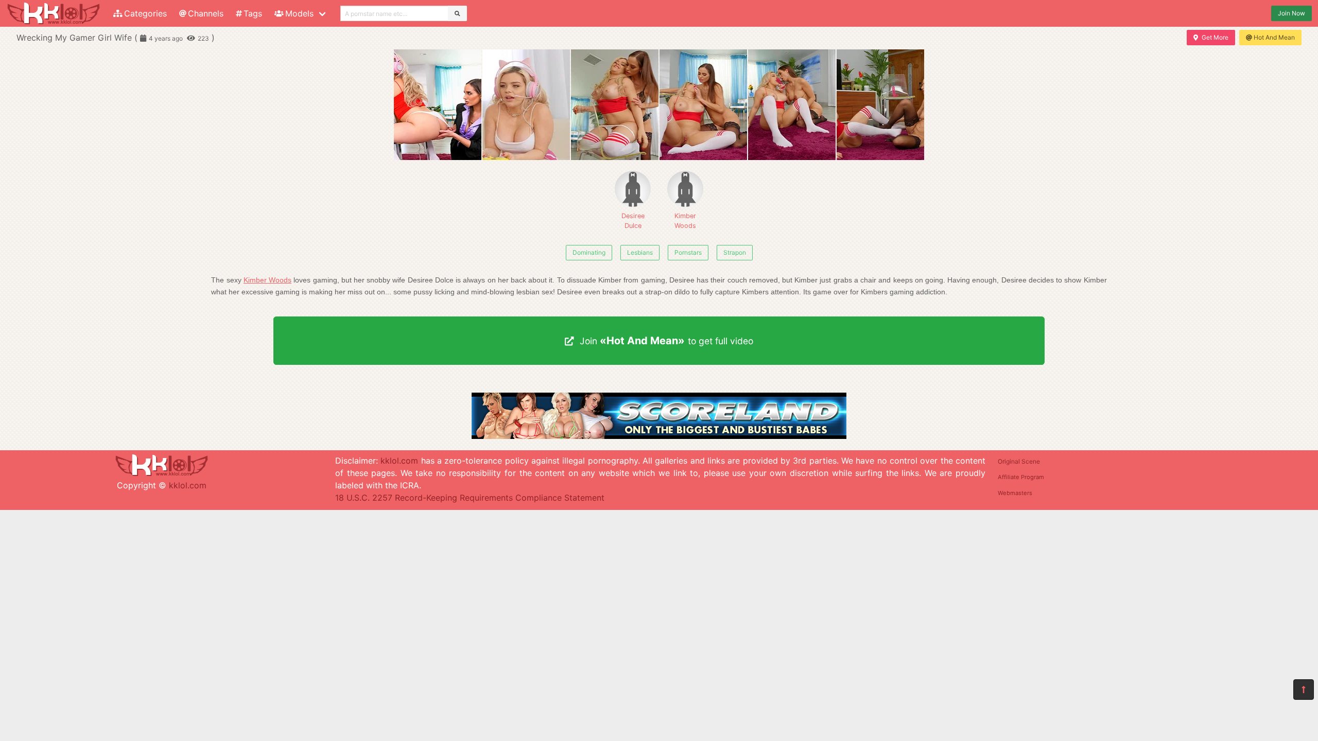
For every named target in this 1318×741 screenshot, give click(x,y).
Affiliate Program (1021, 477)
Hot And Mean (1274, 37)
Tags (253, 13)
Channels (205, 13)
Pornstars (688, 252)
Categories (145, 13)
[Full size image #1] (526, 104)
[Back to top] (1303, 689)
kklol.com (187, 485)
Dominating (589, 252)
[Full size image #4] (792, 104)
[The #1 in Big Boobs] (659, 436)
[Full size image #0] (437, 104)
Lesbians (640, 252)
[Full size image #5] (880, 104)
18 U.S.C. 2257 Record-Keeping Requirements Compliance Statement (469, 497)
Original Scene (1019, 461)
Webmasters (1015, 493)
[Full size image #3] (703, 104)
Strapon (734, 252)
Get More (1215, 37)
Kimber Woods (685, 221)
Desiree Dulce (633, 221)
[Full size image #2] (614, 104)
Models (299, 13)
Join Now (1291, 13)
